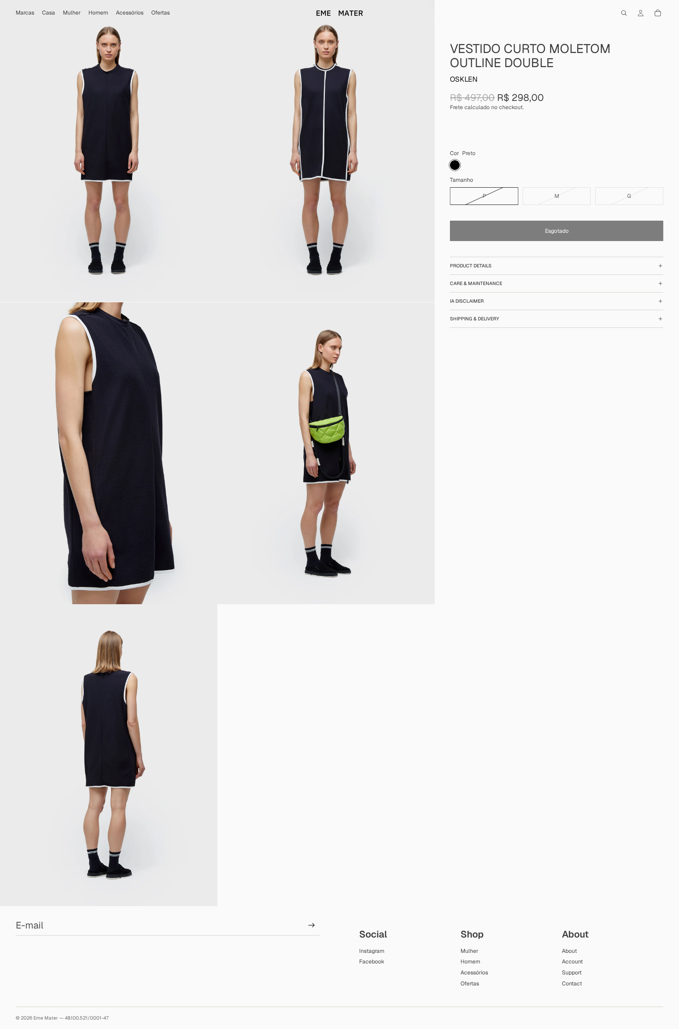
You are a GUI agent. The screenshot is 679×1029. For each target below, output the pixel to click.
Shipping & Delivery (474, 318)
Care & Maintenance (476, 283)
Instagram (371, 950)
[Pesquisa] (624, 13)
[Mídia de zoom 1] (108, 151)
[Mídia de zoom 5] (108, 755)
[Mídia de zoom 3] (108, 453)
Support (572, 972)
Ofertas (470, 983)
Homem (470, 961)
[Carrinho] (657, 13)
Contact (572, 983)
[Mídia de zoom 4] (326, 453)
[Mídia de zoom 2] (326, 151)
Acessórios (474, 972)
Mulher (469, 950)
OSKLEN (463, 78)
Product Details (471, 265)
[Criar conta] (311, 926)
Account (572, 961)
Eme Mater (45, 1018)
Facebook (371, 961)
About (569, 950)
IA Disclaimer (467, 301)
